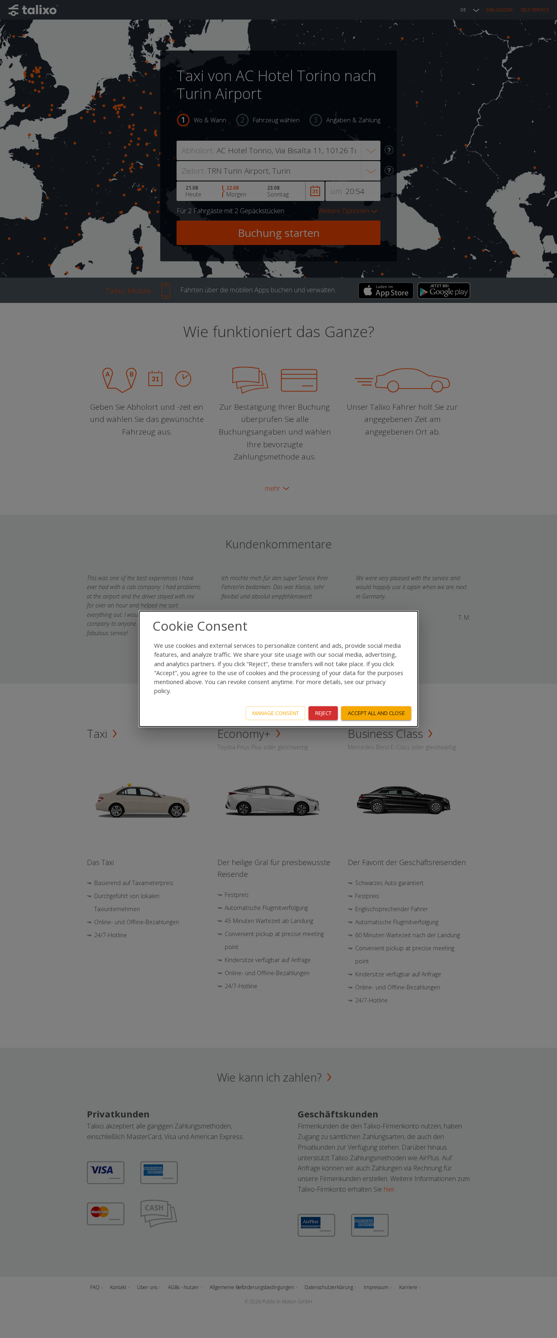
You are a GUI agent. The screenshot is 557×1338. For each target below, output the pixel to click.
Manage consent (275, 713)
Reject (323, 713)
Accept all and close (376, 713)
